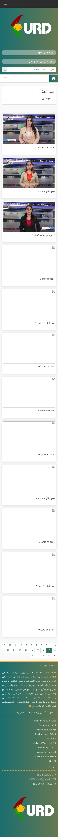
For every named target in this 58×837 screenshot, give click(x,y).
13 (4, 645)
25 (42, 655)
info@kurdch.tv (46, 775)
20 (20, 650)
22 (8, 650)
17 (37, 650)
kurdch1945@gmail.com (42, 779)
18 (32, 650)
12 (10, 645)
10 (21, 645)
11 (16, 645)
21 (14, 650)
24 (49, 655)
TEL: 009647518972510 (44, 784)
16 (43, 650)
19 (26, 650)
